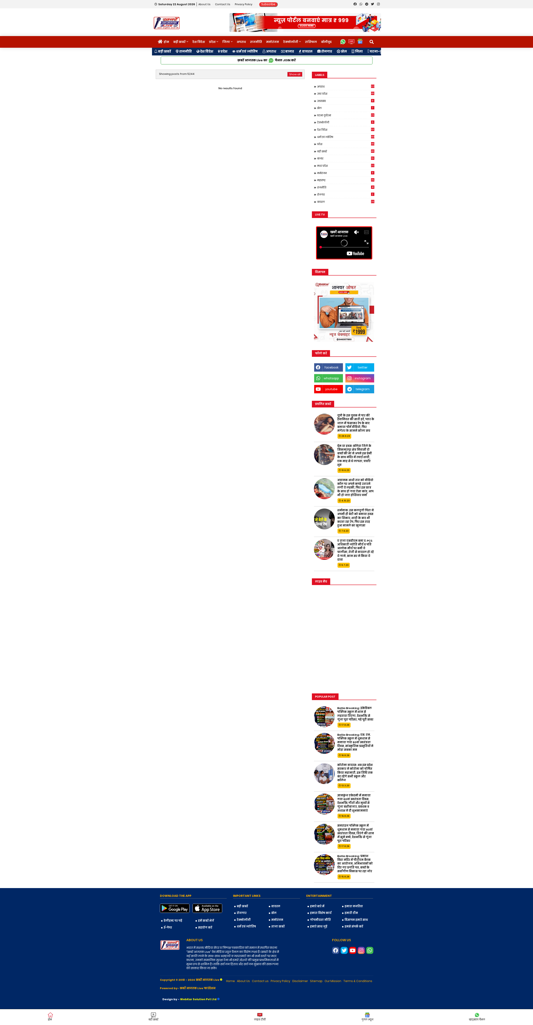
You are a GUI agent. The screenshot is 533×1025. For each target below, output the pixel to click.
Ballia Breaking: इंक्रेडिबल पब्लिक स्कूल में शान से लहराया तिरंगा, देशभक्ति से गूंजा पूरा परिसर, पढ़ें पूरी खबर (355, 714)
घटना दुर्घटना (345, 115)
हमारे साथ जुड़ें (318, 927)
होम (166, 42)
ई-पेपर (168, 928)
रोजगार (326, 51)
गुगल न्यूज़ (367, 1019)
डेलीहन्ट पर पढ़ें (173, 921)
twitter (362, 367)
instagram (363, 378)
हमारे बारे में (317, 906)
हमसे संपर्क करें (354, 927)
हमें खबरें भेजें (206, 921)
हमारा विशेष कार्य (320, 913)
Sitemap (316, 981)
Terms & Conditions (357, 981)
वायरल (307, 51)
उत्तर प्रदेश (345, 93)
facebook (331, 367)
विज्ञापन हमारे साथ (356, 920)
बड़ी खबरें (179, 42)
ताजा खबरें (278, 927)
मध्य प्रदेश (345, 166)
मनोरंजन (272, 42)
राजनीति (256, 42)
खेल (343, 51)
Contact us (223, 4)
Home (230, 981)
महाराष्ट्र (345, 180)
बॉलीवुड (326, 42)
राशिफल (311, 42)
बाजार (289, 51)
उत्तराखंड (345, 101)
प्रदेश (212, 42)
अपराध (241, 42)
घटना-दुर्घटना (379, 51)
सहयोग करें (205, 928)
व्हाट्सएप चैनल (477, 1019)
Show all (294, 74)
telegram (363, 389)
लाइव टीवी (260, 1019)
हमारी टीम (351, 913)
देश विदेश (198, 42)
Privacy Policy (244, 4)
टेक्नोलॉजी (290, 42)
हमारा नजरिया (354, 906)
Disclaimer (300, 981)
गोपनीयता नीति (320, 920)
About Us (204, 4)
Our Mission (333, 981)
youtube (331, 389)
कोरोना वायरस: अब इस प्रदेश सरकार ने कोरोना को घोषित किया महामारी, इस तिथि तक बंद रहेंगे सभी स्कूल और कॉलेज (355, 772)
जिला (226, 42)
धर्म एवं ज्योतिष (246, 51)
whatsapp (331, 378)
